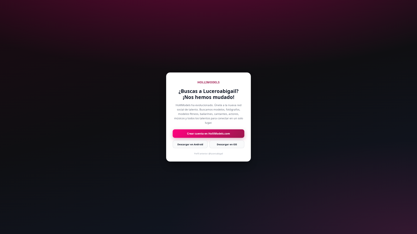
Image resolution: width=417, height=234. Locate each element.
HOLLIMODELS (208, 82)
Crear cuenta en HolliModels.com (208, 133)
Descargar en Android (190, 144)
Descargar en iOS (227, 144)
